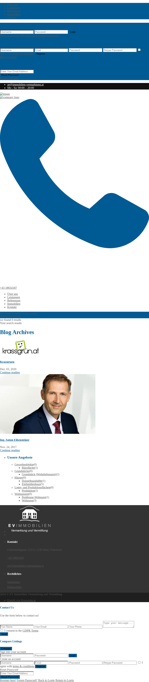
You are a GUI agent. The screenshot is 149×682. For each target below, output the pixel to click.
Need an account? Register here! (18, 35)
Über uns (12, 4)
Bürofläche (28, 467)
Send (4, 634)
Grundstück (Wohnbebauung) (39, 474)
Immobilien (13, 14)
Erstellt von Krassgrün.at (21, 600)
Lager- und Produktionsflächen (32, 487)
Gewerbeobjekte (24, 464)
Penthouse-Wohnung (34, 497)
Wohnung (27, 500)
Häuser (19, 477)
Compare (6, 648)
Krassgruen (7, 361)
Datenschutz (14, 587)
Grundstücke (22, 471)
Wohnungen (22, 493)
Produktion (28, 490)
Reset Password (10, 75)
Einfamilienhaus (31, 484)
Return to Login (9, 78)
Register (40, 53)
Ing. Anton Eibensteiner (14, 439)
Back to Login (8, 57)
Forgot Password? (48, 35)
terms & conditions (23, 53)
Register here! (8, 680)
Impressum (13, 582)
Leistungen (13, 7)
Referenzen (13, 11)
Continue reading (10, 372)
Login (73, 32)
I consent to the (21, 630)
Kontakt (12, 17)
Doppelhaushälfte (32, 480)
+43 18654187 (8, 287)
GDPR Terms (30, 630)
